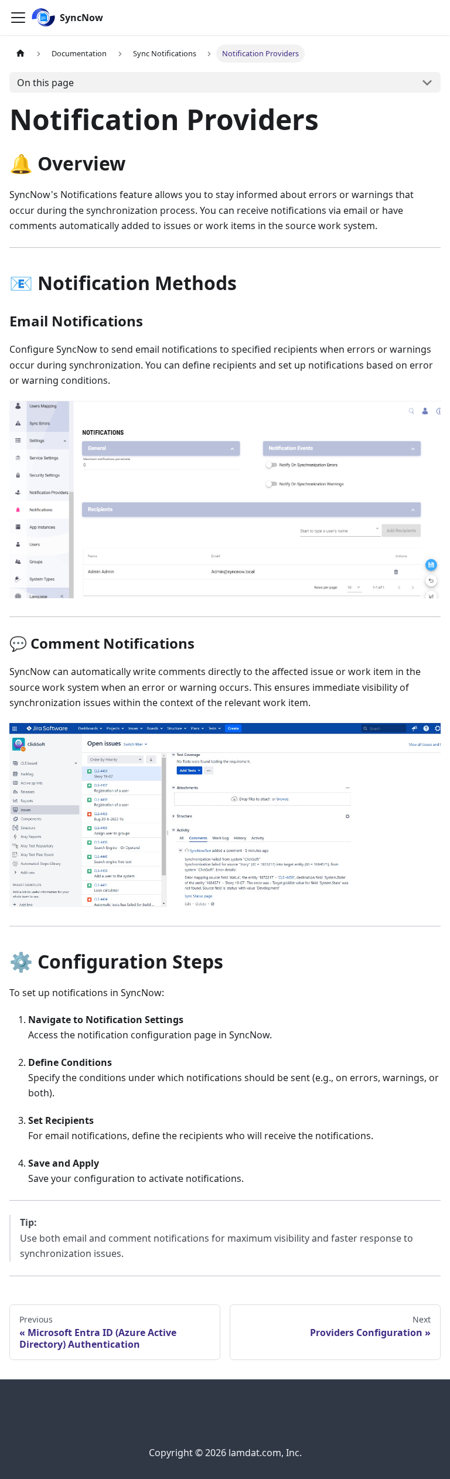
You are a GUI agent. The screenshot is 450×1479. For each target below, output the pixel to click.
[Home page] (20, 54)
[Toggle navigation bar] (18, 17)
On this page (45, 82)
